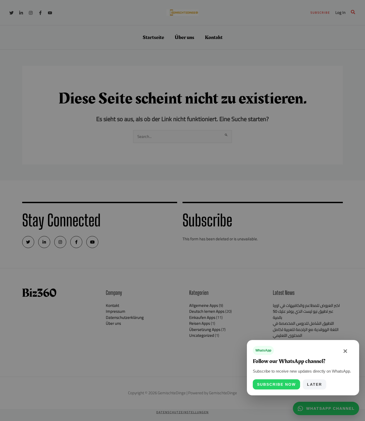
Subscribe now (276, 384)
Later (314, 384)
